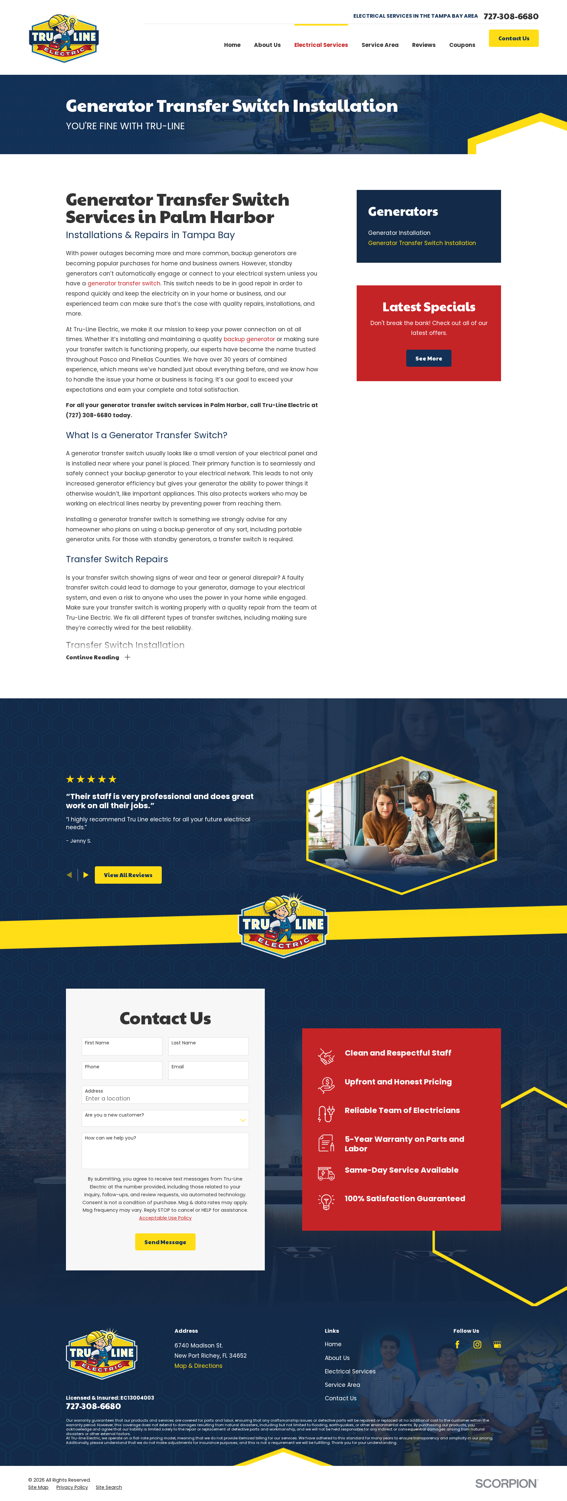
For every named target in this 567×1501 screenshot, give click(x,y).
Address (94, 1091)
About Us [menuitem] (267, 45)
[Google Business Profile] (497, 1344)
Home (333, 1344)
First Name (97, 1043)
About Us (337, 1358)
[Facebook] (457, 1344)
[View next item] (86, 875)
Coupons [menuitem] (462, 45)
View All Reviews (128, 875)
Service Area (342, 1385)
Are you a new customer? (114, 1115)
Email (178, 1067)
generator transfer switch (124, 283)
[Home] (64, 37)
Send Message (165, 1242)
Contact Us (514, 38)
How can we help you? (110, 1138)
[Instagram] (477, 1344)
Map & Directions (198, 1366)
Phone (92, 1067)
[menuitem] (429, 233)
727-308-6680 (511, 16)
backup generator (249, 339)
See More (428, 358)
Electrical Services (350, 1371)
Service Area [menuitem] (380, 45)
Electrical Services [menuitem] (321, 45)
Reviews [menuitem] (424, 45)
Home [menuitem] (232, 45)
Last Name (184, 1043)
